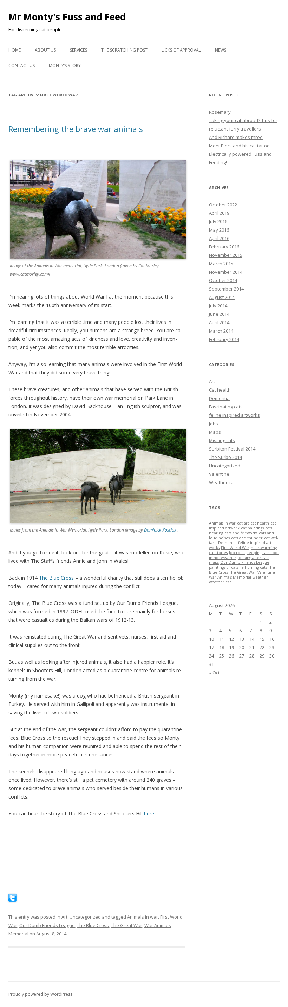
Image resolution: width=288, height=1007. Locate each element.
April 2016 (219, 238)
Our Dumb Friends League (47, 925)
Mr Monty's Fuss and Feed (67, 17)
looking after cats (253, 557)
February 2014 (224, 339)
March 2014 (221, 331)
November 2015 (225, 255)
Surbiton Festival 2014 (232, 449)
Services (78, 50)
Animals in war (142, 917)
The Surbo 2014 (225, 457)
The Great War (126, 925)
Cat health (220, 390)
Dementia (219, 398)
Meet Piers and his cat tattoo (239, 145)
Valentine (219, 474)
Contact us (21, 65)
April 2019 (219, 213)
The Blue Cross (56, 577)
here (150, 813)
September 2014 (226, 289)
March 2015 (221, 263)
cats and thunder (247, 537)
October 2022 (223, 204)
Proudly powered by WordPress (40, 994)
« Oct (214, 672)
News (220, 50)
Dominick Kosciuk (160, 530)
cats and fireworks (240, 533)
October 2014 (223, 280)
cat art (243, 523)
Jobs (213, 423)
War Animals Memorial (230, 577)
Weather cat (222, 482)
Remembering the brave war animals (75, 129)
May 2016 (219, 230)
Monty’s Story (65, 65)
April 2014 (219, 322)
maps (214, 562)
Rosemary (220, 112)
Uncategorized (85, 917)
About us (45, 50)
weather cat (220, 582)
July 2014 (218, 305)
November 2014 (225, 272)
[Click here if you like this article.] (12, 899)
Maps (215, 432)
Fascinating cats (226, 407)
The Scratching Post (124, 50)
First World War (235, 547)
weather (260, 577)
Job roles (237, 552)
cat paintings (252, 528)
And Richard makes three (236, 137)
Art (64, 917)
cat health (259, 523)
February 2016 (224, 247)
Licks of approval (181, 50)
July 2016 (218, 221)
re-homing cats (253, 567)
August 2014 (222, 297)
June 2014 (219, 314)
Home (14, 50)
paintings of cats (223, 567)
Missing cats (222, 440)
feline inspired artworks (234, 415)
